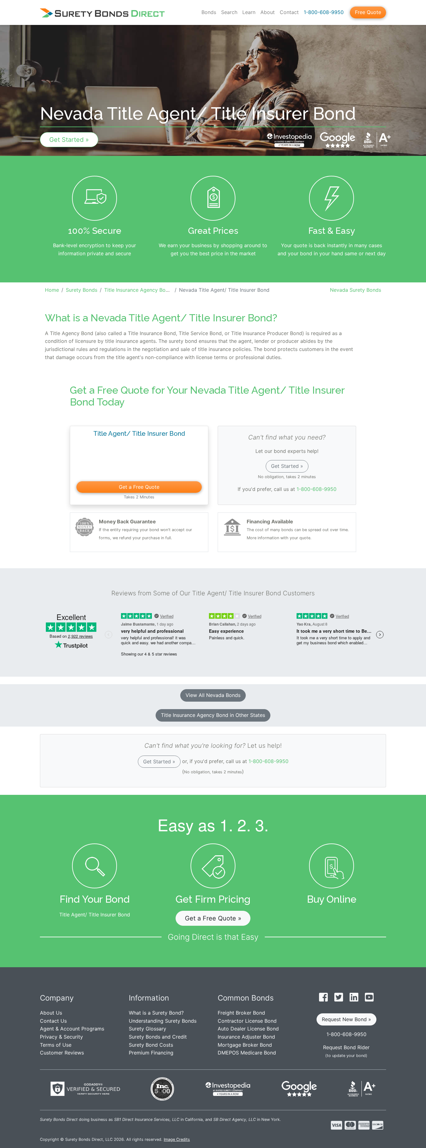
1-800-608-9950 (324, 12)
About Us (51, 1013)
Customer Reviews (62, 1053)
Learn (248, 12)
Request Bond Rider (346, 1047)
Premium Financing (151, 1053)
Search (229, 12)
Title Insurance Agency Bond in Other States (213, 715)
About (267, 12)
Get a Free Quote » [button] (213, 918)
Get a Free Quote (139, 487)
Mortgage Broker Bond (245, 1045)
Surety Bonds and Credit (158, 1037)
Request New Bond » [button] (346, 1019)
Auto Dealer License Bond (248, 1029)
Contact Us (53, 1021)
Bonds (208, 12)
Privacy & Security (61, 1037)
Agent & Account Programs (72, 1029)
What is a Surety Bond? (156, 1013)
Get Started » (69, 139)
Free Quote (368, 12)
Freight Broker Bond (241, 1013)
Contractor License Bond (247, 1021)
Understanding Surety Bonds (162, 1021)
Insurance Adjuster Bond (246, 1037)
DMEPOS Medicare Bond (247, 1053)
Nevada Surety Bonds (355, 290)
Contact (289, 12)
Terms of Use (55, 1045)
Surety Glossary (147, 1029)
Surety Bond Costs (151, 1045)
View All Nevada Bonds (213, 695)
